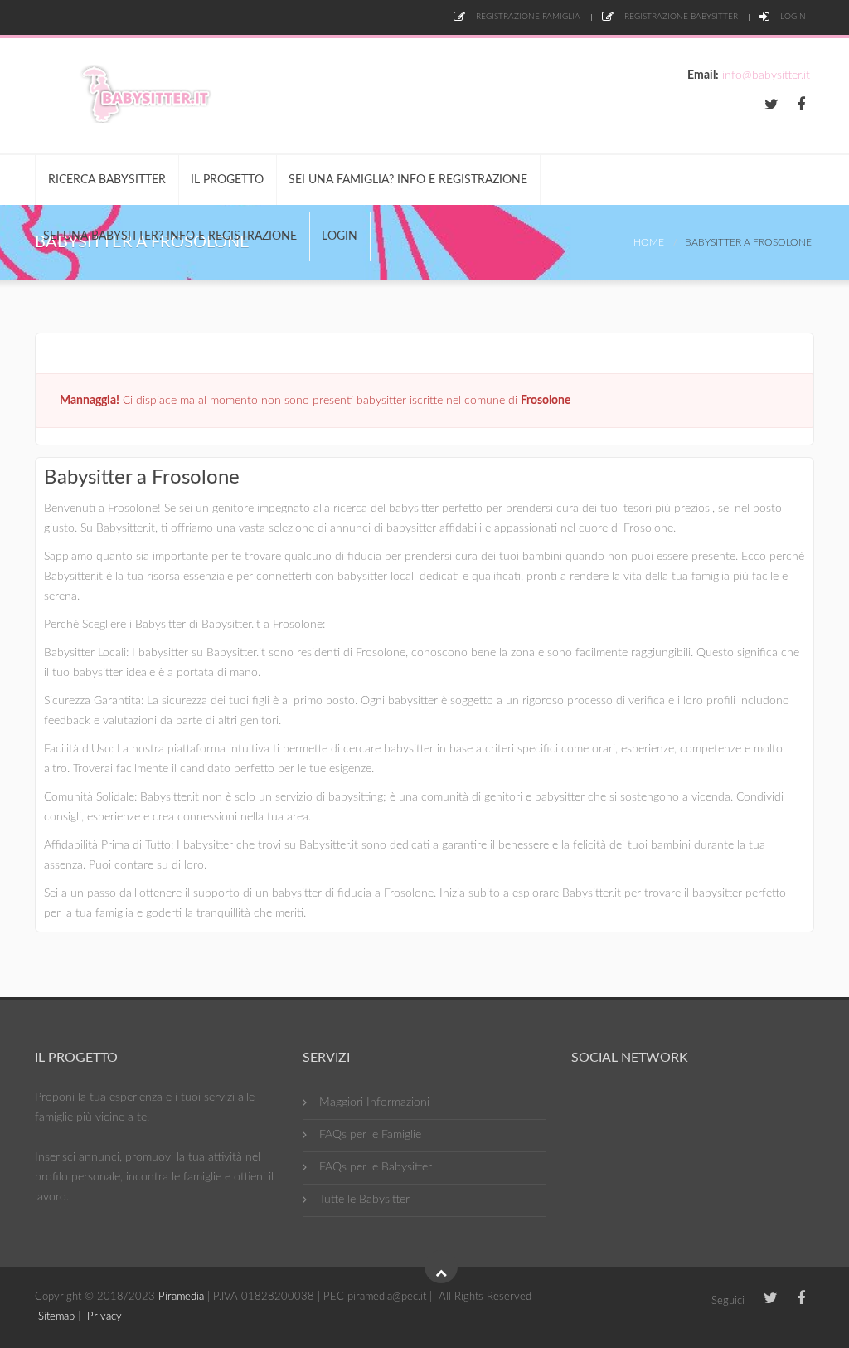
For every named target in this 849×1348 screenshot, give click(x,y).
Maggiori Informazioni (374, 1102)
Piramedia (181, 1297)
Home (648, 242)
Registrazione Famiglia (526, 16)
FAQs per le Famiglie (370, 1135)
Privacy (104, 1317)
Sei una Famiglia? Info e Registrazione (408, 180)
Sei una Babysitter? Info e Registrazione (170, 236)
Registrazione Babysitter (680, 16)
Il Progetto (227, 180)
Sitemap (56, 1317)
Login (792, 16)
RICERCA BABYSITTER (107, 180)
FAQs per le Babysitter (375, 1167)
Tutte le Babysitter (364, 1199)
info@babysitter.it (766, 75)
